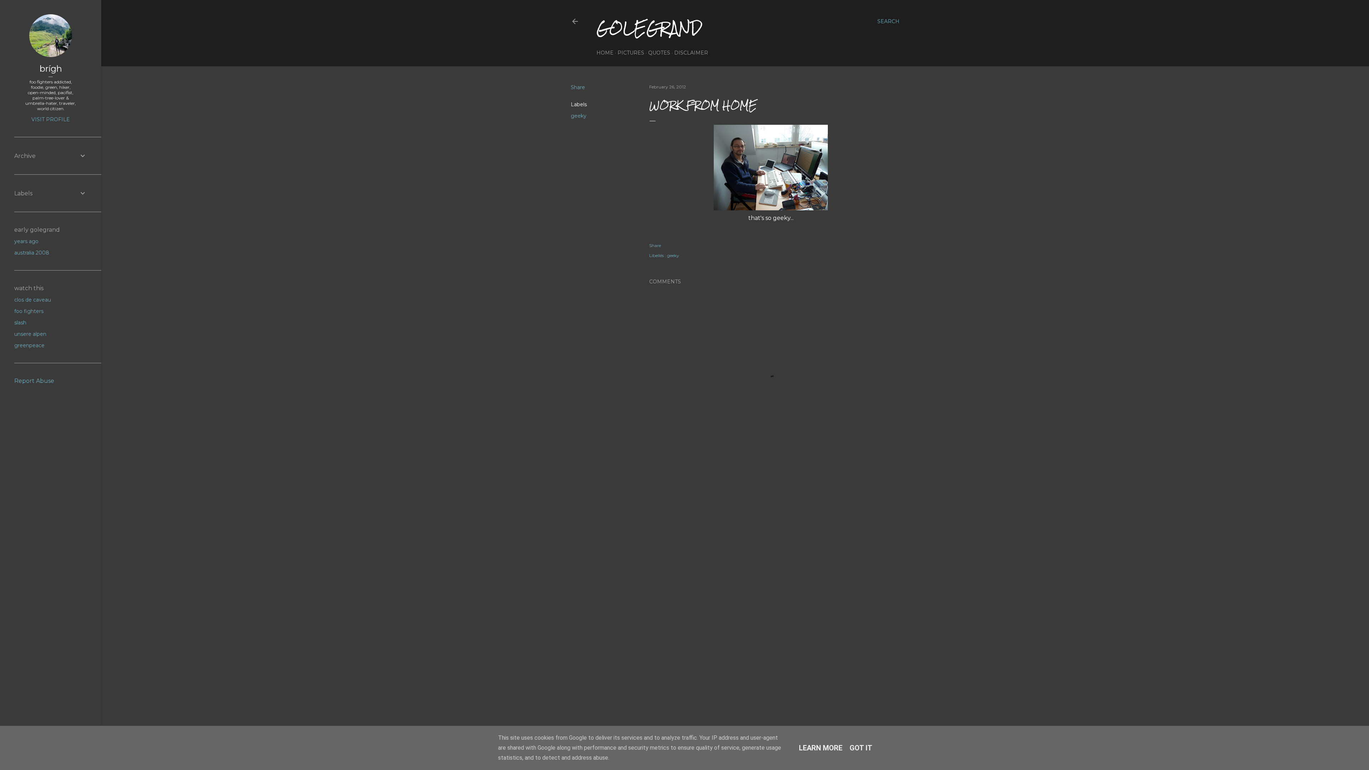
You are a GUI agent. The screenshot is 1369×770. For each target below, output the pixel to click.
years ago (26, 241)
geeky (578, 116)
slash (20, 322)
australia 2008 (31, 253)
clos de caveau (32, 300)
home (605, 53)
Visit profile (50, 119)
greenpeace (29, 345)
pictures (630, 53)
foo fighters (28, 311)
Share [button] (578, 87)
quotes (659, 53)
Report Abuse (34, 381)
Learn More (820, 748)
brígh (51, 68)
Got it (861, 748)
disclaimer (691, 53)
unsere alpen (30, 334)
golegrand (649, 28)
